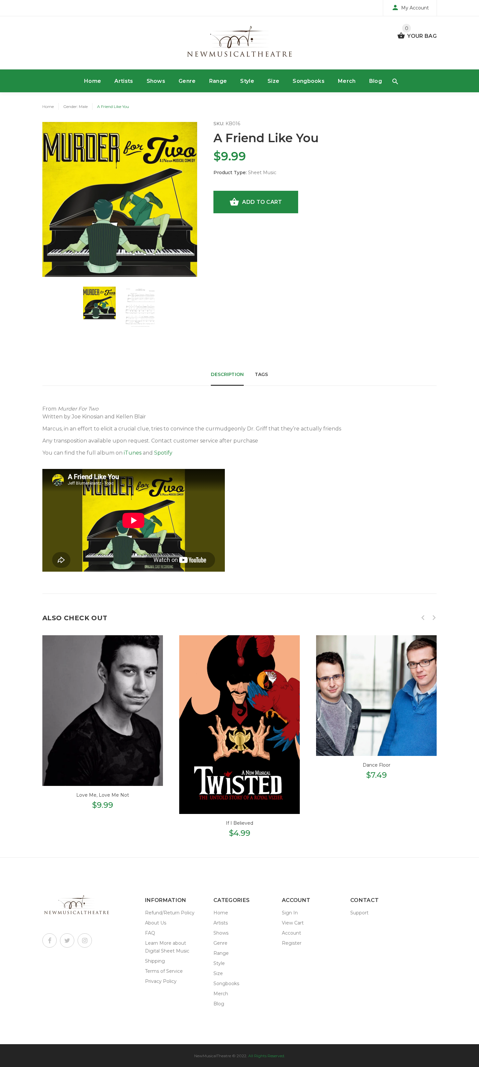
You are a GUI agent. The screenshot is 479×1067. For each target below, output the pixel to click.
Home (92, 81)
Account (291, 933)
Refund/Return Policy (170, 913)
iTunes (132, 453)
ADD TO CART (262, 202)
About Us (155, 923)
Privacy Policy (161, 981)
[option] (99, 303)
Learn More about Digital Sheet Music (167, 947)
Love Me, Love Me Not (102, 795)
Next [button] (434, 617)
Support (359, 913)
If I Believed (239, 823)
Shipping (155, 961)
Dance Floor (376, 765)
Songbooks (309, 81)
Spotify (163, 453)
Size (273, 81)
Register (291, 943)
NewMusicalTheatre (212, 1055)
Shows (156, 81)
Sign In (290, 913)
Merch (347, 81)
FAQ (150, 933)
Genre (187, 81)
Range (218, 81)
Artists (123, 81)
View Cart (293, 923)
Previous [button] (423, 617)
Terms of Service (164, 971)
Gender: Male (75, 106)
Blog (375, 81)
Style (247, 81)
